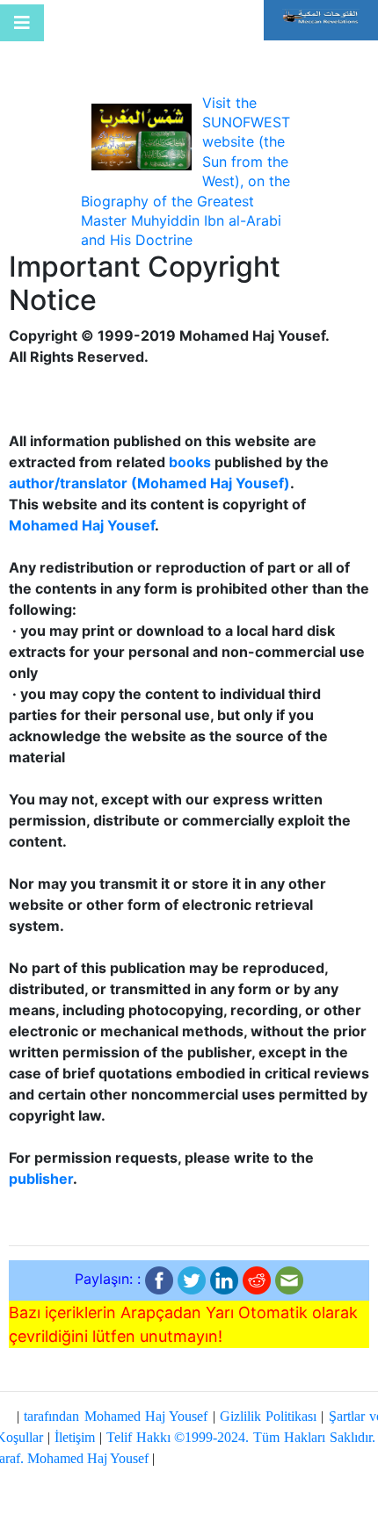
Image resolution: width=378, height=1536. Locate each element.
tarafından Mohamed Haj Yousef (115, 1416)
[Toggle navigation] (22, 22)
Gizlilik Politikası (268, 1416)
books (190, 462)
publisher (41, 1178)
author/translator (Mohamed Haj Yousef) (149, 483)
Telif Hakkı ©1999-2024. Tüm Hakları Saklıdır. (241, 1437)
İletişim (75, 1437)
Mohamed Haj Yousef (82, 525)
